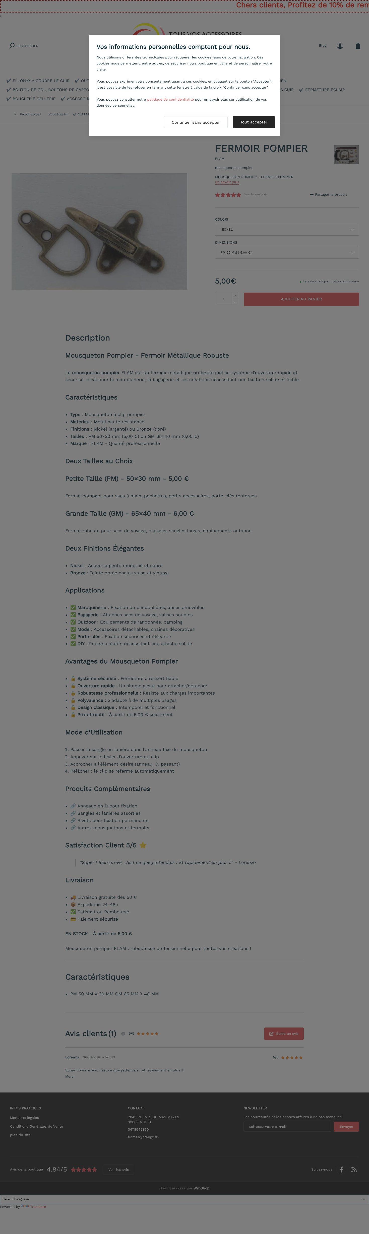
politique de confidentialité (170, 100)
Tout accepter (253, 122)
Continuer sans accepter (196, 122)
